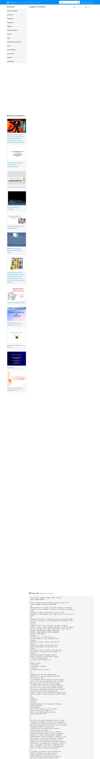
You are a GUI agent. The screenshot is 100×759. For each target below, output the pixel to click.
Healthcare (10, 18)
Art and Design (11, 49)
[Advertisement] (17, 87)
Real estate (10, 22)
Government (10, 61)
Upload (84, 2)
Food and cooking (12, 11)
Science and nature (12, 30)
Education (10, 14)
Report (89, 7)
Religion (9, 26)
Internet (9, 34)
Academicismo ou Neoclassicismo (16, 187)
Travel (9, 45)
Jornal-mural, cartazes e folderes (16, 302)
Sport (8, 38)
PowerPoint (10, 367)
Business (9, 57)
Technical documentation (14, 42)
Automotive (10, 53)
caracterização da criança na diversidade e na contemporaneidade (15, 164)
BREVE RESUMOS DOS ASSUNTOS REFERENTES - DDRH (14, 250)
